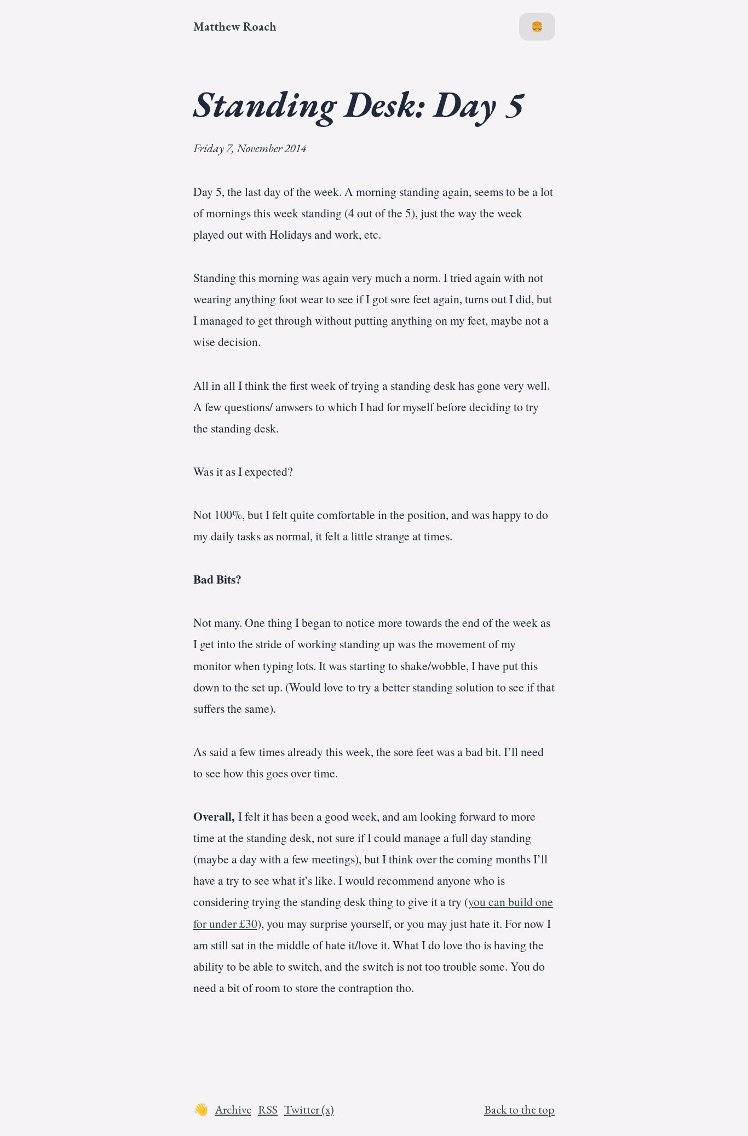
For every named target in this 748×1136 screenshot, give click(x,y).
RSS (268, 1109)
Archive (233, 1109)
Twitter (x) (309, 1109)
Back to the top (519, 1109)
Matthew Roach (235, 26)
